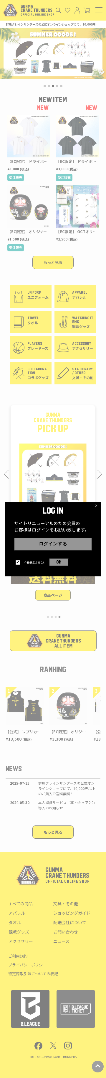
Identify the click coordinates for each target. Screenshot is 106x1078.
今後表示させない (35, 562)
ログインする (53, 543)
